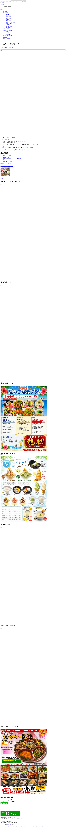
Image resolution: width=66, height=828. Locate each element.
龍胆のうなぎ (6, 157)
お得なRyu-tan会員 (7, 38)
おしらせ (5, 11)
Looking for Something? (6, 1)
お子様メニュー (9, 24)
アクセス (5, 37)
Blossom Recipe (24, 826)
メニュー (5, 15)
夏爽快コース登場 (7, 155)
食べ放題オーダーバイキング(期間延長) (12, 158)
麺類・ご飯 (8, 16)
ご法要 (7, 33)
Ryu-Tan (10, 824)
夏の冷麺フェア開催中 (8, 161)
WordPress (44, 826)
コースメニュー (9, 26)
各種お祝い (8, 34)
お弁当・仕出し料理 (7, 30)
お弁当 (7, 14)
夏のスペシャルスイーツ (8, 160)
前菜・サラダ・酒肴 (10, 22)
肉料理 (7, 19)
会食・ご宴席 (6, 28)
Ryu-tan (2, 4)
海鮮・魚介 (8, 18)
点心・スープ (9, 23)
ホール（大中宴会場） (8, 35)
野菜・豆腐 (8, 20)
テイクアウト (6, 12)
